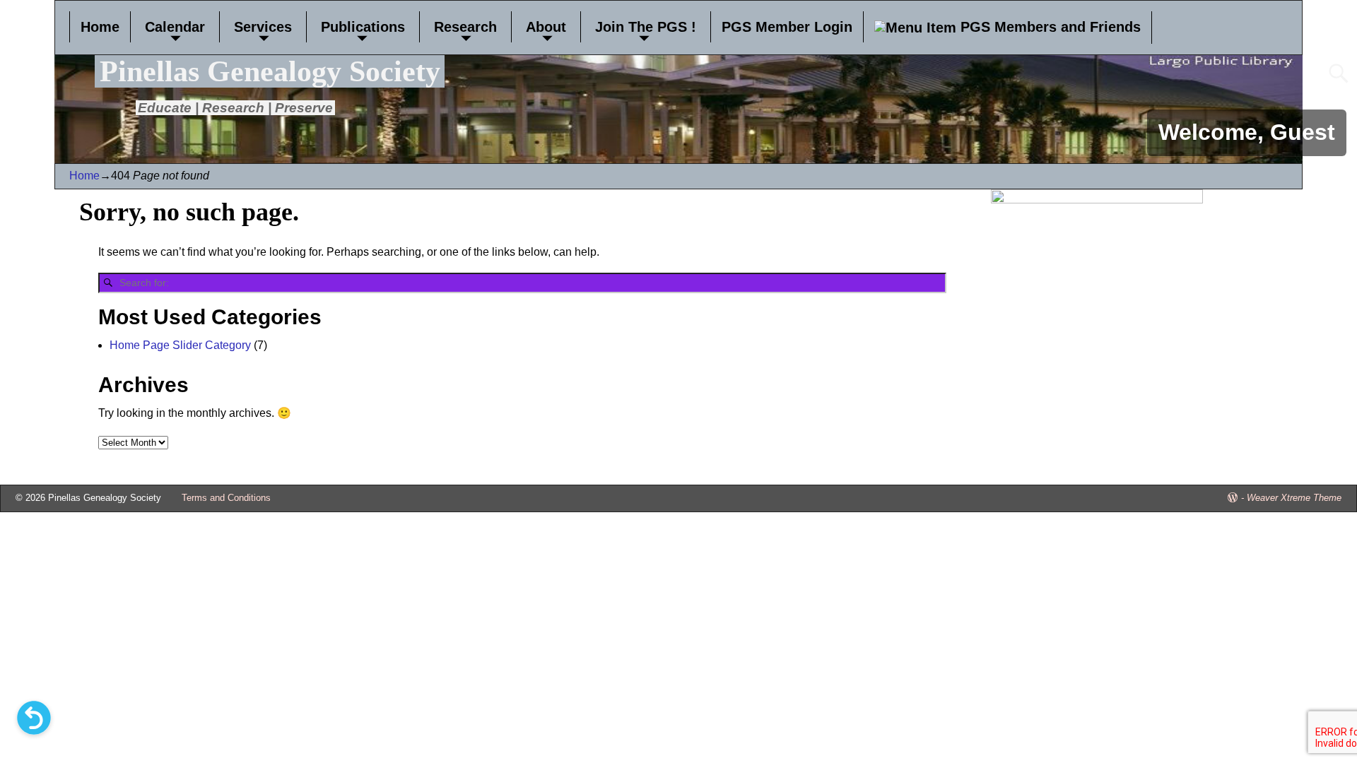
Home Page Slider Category (180, 345)
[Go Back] (34, 718)
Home (100, 27)
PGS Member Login (787, 27)
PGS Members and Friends (1048, 27)
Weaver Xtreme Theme (1294, 497)
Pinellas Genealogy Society (270, 71)
